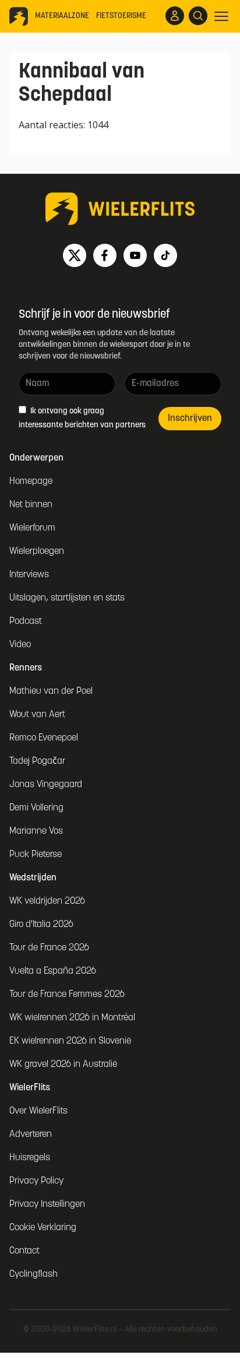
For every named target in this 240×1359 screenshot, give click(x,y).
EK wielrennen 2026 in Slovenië (70, 1041)
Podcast (25, 621)
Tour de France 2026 (49, 948)
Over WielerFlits (38, 1111)
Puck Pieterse (35, 854)
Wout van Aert (37, 714)
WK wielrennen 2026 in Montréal (72, 1018)
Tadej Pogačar (37, 761)
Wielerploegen (36, 551)
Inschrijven (190, 418)
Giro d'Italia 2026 (41, 924)
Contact (24, 1251)
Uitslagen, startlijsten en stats (67, 598)
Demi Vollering (36, 808)
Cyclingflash (33, 1274)
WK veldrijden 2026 (47, 901)
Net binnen (30, 505)
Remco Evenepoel (43, 738)
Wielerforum (32, 528)
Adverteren (30, 1134)
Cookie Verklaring (42, 1227)
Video (20, 644)
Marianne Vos (36, 831)
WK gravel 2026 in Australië (63, 1064)
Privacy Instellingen (47, 1204)
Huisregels (29, 1158)
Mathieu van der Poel (51, 691)
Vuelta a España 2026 (52, 971)
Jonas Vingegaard (45, 784)
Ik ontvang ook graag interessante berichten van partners (82, 418)
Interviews (29, 575)
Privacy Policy (36, 1181)
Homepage (30, 481)
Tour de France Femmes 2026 (67, 994)
